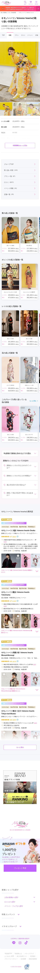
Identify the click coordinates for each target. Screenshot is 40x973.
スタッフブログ (29, 953)
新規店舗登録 (33, 959)
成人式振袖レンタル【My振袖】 (9, 12)
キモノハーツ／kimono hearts (26, 12)
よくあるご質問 (9, 956)
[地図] (5, 541)
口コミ (23, 35)
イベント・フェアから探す (13, 906)
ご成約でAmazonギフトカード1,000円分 (13, 523)
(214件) (14, 601)
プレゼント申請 (20, 868)
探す (25, 4)
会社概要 (23, 959)
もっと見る (33, 401)
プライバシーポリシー (11, 959)
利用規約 (32, 956)
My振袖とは (18, 953)
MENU (36, 4)
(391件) (14, 661)
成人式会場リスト (22, 956)
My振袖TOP (8, 953)
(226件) (14, 719)
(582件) (14, 536)
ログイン (31, 4)
